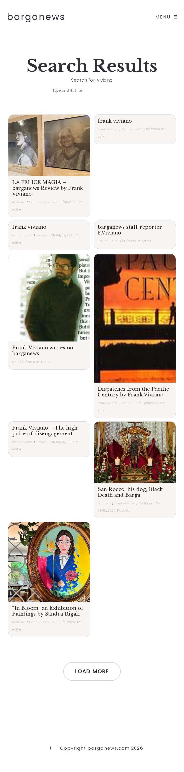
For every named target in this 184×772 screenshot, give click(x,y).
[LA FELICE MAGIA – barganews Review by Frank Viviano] (49, 145)
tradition (145, 503)
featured (18, 202)
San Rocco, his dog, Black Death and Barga (130, 492)
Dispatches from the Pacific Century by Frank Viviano (133, 392)
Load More (92, 671)
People (127, 129)
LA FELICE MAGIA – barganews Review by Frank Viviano (47, 188)
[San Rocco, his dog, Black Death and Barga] (135, 452)
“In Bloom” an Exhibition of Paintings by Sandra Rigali (47, 611)
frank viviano (39, 202)
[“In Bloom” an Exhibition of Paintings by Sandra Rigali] (61, 562)
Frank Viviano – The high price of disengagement (44, 431)
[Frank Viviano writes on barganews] (66, 297)
